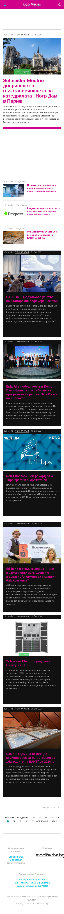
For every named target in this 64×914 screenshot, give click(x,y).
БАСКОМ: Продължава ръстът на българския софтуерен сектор (32, 299)
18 (34, 818)
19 (40, 818)
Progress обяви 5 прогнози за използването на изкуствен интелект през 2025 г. (43, 211)
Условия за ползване (23, 896)
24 (14, 821)
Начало (9, 818)
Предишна (23, 818)
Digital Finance (16, 856)
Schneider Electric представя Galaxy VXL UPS (28, 663)
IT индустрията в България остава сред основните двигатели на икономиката (42, 188)
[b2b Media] (32, 4)
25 (20, 821)
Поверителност (41, 896)
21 (51, 818)
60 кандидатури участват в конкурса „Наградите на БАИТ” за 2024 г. (42, 234)
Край (54, 821)
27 (31, 821)
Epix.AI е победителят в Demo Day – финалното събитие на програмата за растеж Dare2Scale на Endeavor (31, 392)
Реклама (53, 896)
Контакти (32, 899)
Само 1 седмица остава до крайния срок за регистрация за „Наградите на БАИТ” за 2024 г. (30, 757)
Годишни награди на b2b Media (32, 885)
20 (46, 818)
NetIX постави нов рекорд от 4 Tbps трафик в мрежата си (29, 478)
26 (26, 821)
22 (57, 818)
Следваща (42, 821)
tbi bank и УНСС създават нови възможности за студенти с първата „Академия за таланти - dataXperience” (31, 574)
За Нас (10, 896)
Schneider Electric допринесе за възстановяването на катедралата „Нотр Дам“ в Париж (31, 90)
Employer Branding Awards (32, 879)
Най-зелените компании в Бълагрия (32, 882)
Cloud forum (16, 859)
